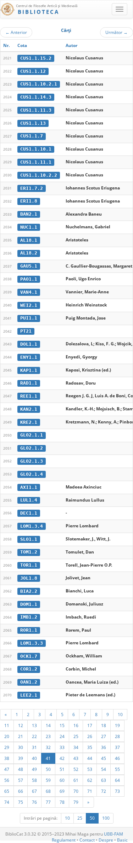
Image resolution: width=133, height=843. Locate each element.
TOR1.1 (28, 565)
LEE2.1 (28, 695)
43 (75, 758)
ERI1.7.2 (31, 188)
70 (75, 791)
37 (117, 747)
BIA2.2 (28, 591)
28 (117, 736)
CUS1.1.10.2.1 (38, 84)
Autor (71, 45)
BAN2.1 (28, 214)
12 (20, 725)
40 (34, 758)
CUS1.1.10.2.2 (38, 175)
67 (34, 791)
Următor (116, 32)
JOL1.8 (28, 578)
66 (20, 791)
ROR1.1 (28, 630)
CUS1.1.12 (33, 71)
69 (62, 791)
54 (103, 769)
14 (48, 725)
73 (117, 791)
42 (62, 758)
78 (62, 802)
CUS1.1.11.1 (35, 162)
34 (75, 747)
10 (120, 714)
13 (34, 725)
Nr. (6, 45)
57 (20, 780)
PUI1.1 (28, 318)
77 (48, 802)
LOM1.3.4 (31, 526)
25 (75, 736)
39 (20, 758)
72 (103, 791)
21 (20, 736)
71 (89, 791)
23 (48, 736)
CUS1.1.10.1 (35, 149)
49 (34, 769)
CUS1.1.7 (31, 136)
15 (62, 725)
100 (106, 818)
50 (48, 769)
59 (48, 780)
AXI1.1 (28, 487)
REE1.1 (28, 396)
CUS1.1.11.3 (35, 110)
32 (48, 747)
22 (34, 736)
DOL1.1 (28, 344)
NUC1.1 (28, 227)
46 (117, 758)
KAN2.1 (28, 409)
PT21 (26, 331)
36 (103, 747)
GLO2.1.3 (31, 461)
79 (75, 802)
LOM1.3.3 (31, 643)
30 (20, 747)
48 (20, 769)
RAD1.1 (28, 383)
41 (48, 758)
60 (62, 780)
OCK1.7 (28, 656)
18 (103, 725)
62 (89, 780)
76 (34, 802)
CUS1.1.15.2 (35, 58)
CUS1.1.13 (33, 123)
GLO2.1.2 (31, 448)
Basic (122, 840)
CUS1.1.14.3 (35, 97)
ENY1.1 (28, 357)
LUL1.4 (28, 500)
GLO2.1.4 (31, 474)
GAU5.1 (28, 266)
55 (117, 769)
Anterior (16, 32)
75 (20, 802)
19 (117, 725)
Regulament (64, 840)
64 (117, 780)
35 (89, 747)
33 (62, 747)
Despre (106, 840)
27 (103, 736)
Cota (22, 45)
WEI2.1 (28, 305)
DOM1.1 (28, 604)
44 (89, 758)
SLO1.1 (28, 539)
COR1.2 (28, 669)
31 (34, 747)
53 (89, 769)
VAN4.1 (28, 292)
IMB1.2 (28, 617)
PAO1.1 (28, 279)
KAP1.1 (28, 370)
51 (62, 769)
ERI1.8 (28, 201)
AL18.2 (28, 253)
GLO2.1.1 (31, 435)
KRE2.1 (28, 422)
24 (62, 736)
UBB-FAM (113, 834)
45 (103, 758)
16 (75, 725)
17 (89, 725)
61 (75, 780)
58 (34, 780)
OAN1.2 (28, 682)
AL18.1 (28, 240)
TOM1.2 (28, 552)
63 (103, 780)
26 (89, 736)
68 (48, 791)
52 (75, 769)
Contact (87, 840)
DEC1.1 (28, 513)
